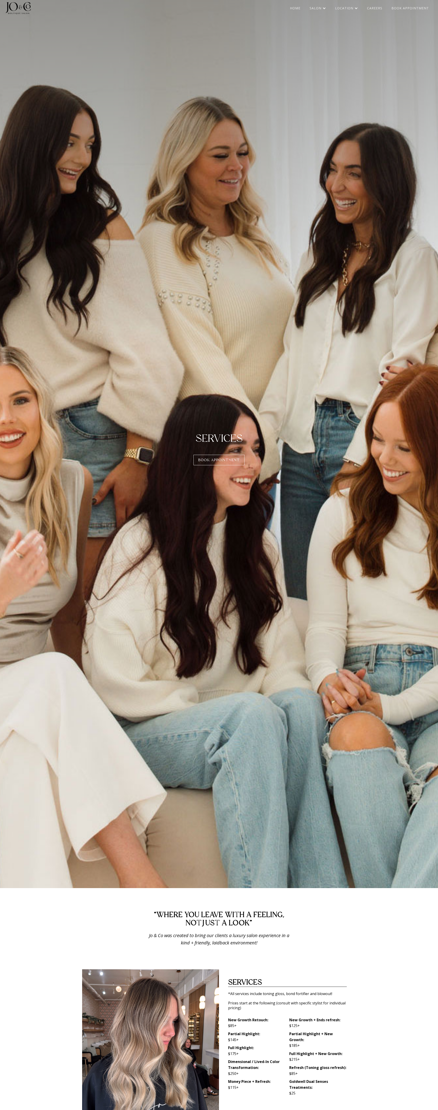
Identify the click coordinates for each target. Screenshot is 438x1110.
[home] (18, 8)
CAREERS (374, 8)
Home (295, 8)
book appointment (410, 8)
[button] (318, 8)
